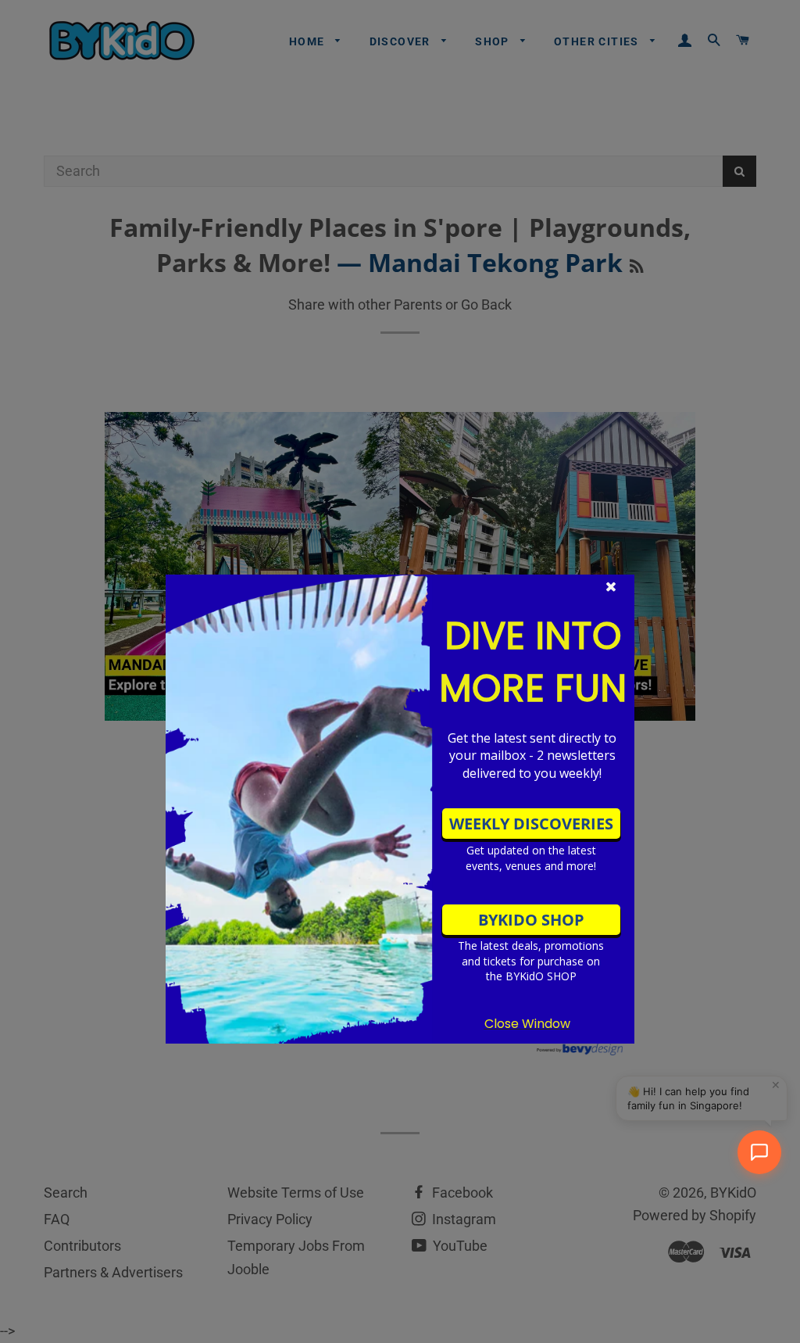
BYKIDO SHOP (531, 919)
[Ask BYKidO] (759, 1152)
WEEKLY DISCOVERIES (531, 823)
